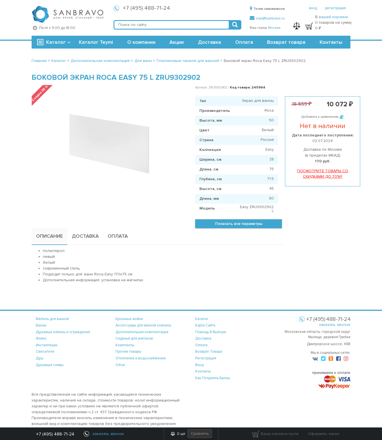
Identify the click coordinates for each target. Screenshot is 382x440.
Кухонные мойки (129, 319)
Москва (274, 28)
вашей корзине (333, 17)
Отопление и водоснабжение (140, 358)
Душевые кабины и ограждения (63, 332)
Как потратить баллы (212, 378)
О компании (141, 42)
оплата (201, 345)
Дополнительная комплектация (141, 332)
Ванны (41, 325)
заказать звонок (334, 324)
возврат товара (208, 351)
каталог (202, 319)
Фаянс (41, 338)
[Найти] (235, 25)
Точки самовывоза (269, 9)
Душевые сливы (49, 365)
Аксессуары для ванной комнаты (143, 325)
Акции (176, 42)
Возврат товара (286, 42)
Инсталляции (46, 345)
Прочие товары (128, 351)
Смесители (45, 351)
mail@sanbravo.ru (270, 18)
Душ (39, 358)
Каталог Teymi (96, 42)
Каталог (56, 42)
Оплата (244, 42)
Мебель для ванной (52, 319)
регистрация (335, 8)
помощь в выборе (210, 332)
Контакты (331, 42)
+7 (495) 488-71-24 (146, 8)
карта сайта (205, 325)
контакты (203, 371)
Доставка (209, 42)
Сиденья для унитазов (134, 338)
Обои (120, 365)
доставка (203, 338)
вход (313, 8)
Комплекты (124, 345)
